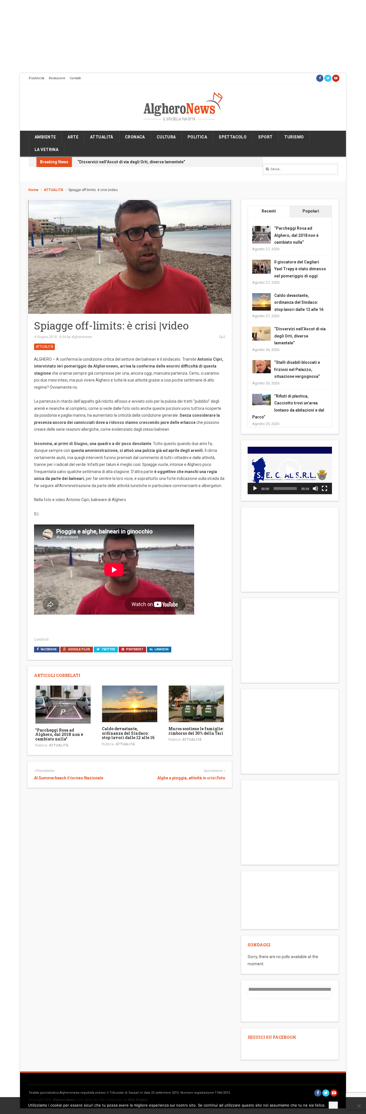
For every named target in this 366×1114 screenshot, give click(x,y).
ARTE (72, 137)
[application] (290, 470)
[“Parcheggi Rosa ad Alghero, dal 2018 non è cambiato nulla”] (63, 704)
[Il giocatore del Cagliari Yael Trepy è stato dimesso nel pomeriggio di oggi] (261, 266)
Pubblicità (36, 78)
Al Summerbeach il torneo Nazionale (68, 778)
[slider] (285, 488)
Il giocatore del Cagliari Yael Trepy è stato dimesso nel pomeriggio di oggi (300, 269)
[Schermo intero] (324, 488)
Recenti (269, 211)
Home (33, 190)
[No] (359, 1106)
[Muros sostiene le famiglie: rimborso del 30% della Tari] (196, 703)
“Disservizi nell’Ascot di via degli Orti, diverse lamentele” (131, 162)
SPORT (265, 137)
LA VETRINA (46, 149)
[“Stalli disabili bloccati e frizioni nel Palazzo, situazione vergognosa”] (261, 366)
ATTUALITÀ (101, 137)
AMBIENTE (45, 137)
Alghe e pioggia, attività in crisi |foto (191, 778)
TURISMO (294, 137)
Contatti (75, 78)
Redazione (57, 78)
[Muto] (315, 488)
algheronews (81, 337)
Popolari (311, 211)
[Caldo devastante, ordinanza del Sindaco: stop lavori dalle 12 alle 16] (130, 703)
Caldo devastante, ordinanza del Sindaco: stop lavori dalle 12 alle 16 (128, 733)
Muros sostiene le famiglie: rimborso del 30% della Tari (195, 731)
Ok (333, 1105)
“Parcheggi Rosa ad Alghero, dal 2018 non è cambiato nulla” (59, 734)
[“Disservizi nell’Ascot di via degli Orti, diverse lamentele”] (261, 333)
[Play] (255, 488)
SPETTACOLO (232, 137)
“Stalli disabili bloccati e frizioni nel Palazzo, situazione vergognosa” (297, 369)
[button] (289, 470)
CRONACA (135, 137)
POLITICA (197, 137)
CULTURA (166, 137)
